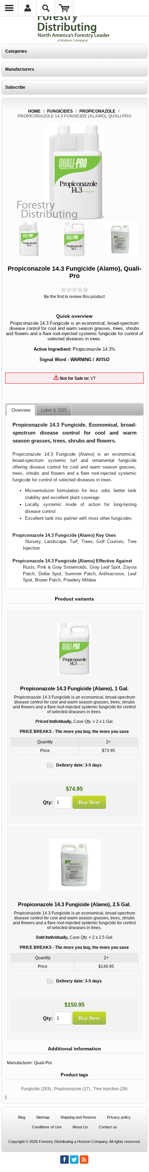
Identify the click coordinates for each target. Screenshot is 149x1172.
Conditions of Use (47, 1127)
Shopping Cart (64, 8)
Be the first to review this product (74, 296)
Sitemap (43, 1117)
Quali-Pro (43, 1062)
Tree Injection (106, 1088)
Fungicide (30, 1088)
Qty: (48, 802)
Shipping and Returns (78, 1117)
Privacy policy (119, 1117)
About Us (80, 1127)
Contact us (108, 1127)
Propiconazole (67, 1088)
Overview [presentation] (20, 410)
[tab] (21, 410)
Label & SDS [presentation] (54, 410)
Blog (21, 1117)
